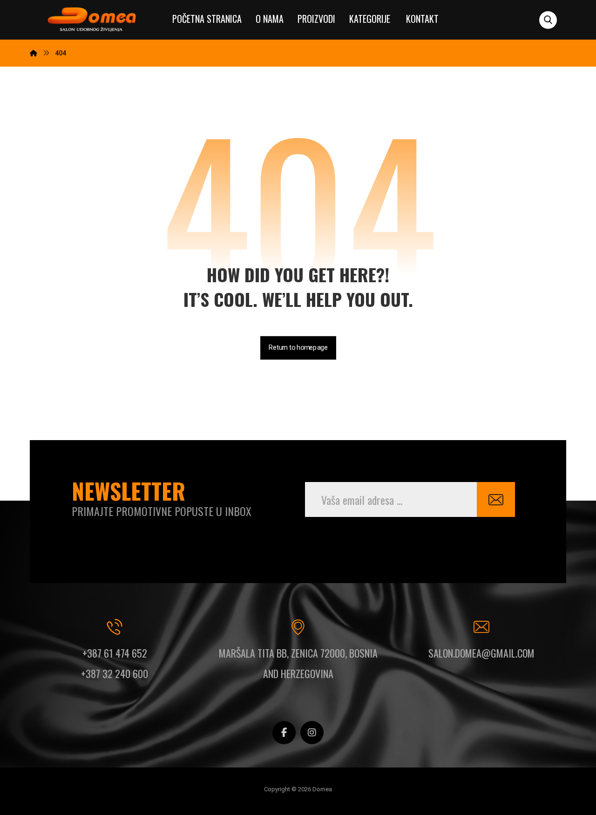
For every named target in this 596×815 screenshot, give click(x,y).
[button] (548, 20)
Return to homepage (298, 348)
